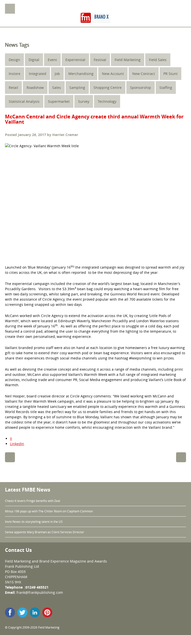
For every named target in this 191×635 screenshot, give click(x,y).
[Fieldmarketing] (95, 18)
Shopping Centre (108, 87)
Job (57, 73)
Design (14, 59)
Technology (107, 101)
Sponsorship (140, 87)
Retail (13, 87)
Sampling (77, 87)
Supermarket (59, 101)
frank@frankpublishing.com (39, 592)
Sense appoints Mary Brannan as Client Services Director (44, 532)
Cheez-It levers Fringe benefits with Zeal (32, 501)
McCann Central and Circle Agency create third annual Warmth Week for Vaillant (94, 119)
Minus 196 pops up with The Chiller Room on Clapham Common (49, 511)
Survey (83, 101)
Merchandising (81, 73)
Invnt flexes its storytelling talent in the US (34, 522)
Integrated (37, 73)
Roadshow (35, 87)
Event (52, 59)
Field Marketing (128, 59)
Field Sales (158, 59)
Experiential (75, 59)
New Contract (143, 73)
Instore (14, 73)
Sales (56, 87)
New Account (113, 73)
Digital (34, 59)
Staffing (165, 87)
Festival (100, 59)
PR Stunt (170, 73)
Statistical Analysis (24, 101)
